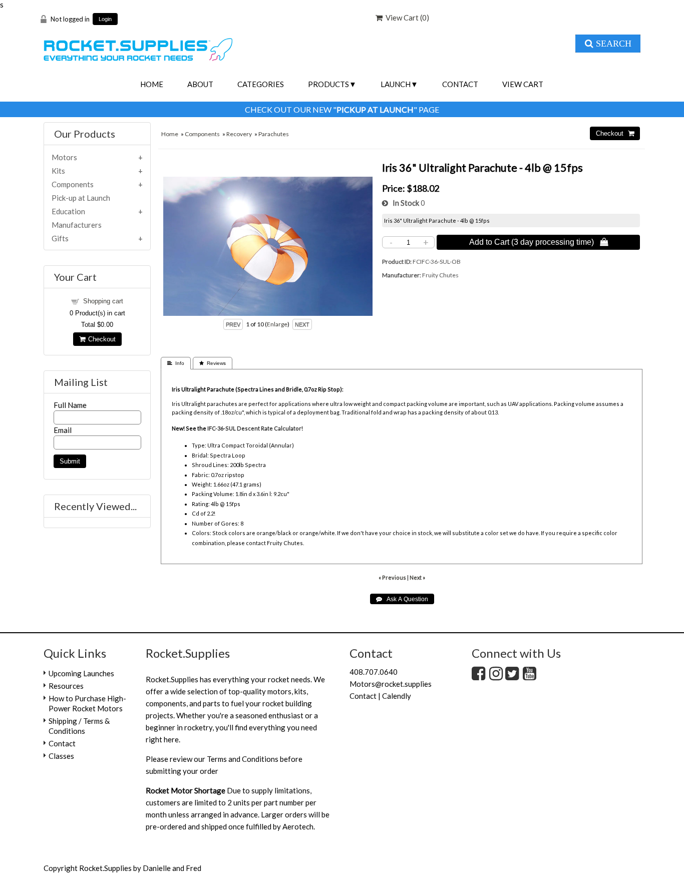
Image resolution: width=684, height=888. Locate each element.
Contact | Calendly (380, 695)
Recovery (239, 134)
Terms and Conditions (242, 758)
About (200, 84)
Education (68, 211)
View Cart (522, 84)
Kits (58, 170)
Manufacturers (77, 224)
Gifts (60, 238)
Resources (66, 685)
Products (328, 84)
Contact (460, 84)
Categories (260, 84)
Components (202, 134)
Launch (396, 84)
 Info (175, 363)
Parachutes (273, 134)
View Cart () (406, 17)
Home (151, 84)
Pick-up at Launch (81, 197)
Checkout (100, 339)
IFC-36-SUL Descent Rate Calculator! (255, 428)
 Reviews (212, 363)
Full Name (70, 404)
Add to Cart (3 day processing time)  (538, 242)
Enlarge (277, 324)
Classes (61, 755)
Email (63, 429)
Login (105, 19)
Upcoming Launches (81, 673)
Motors (64, 157)
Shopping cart (103, 301)
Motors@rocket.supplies (391, 683)
